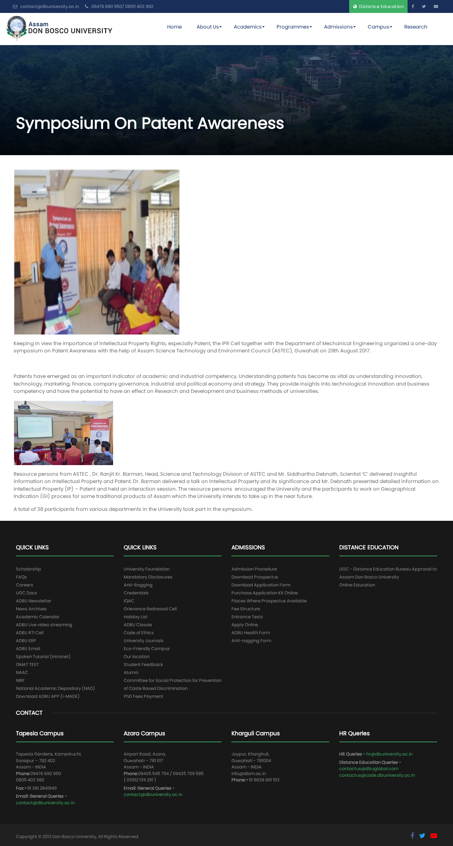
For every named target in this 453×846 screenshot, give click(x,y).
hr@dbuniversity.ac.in (389, 754)
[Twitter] (424, 6)
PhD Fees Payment (143, 696)
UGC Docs (26, 593)
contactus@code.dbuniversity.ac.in (377, 775)
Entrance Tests (247, 617)
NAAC (22, 672)
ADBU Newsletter (33, 601)
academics (248, 26)
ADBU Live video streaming (44, 625)
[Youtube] (436, 6)
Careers (24, 585)
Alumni (131, 672)
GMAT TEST (27, 664)
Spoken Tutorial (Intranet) (43, 656)
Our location (137, 656)
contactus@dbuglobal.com (368, 768)
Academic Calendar (37, 617)
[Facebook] (413, 6)
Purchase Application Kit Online (264, 593)
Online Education (357, 585)
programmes (293, 26)
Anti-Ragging (138, 585)
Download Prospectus (254, 577)
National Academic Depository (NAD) (55, 688)
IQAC (129, 601)
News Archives (31, 609)
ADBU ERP (26, 640)
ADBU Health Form (250, 633)
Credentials (136, 593)
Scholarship (28, 569)
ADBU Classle (138, 625)
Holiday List (136, 617)
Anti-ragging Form (251, 640)
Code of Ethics (139, 633)
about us (208, 26)
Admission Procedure (254, 569)
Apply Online (244, 625)
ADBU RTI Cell (29, 633)
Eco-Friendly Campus (147, 648)
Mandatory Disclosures (148, 577)
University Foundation (146, 569)
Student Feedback (143, 664)
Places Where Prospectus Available (269, 601)
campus (378, 26)
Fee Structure (245, 609)
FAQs (21, 577)
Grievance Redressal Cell (150, 609)
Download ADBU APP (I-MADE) (48, 696)
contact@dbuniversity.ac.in (45, 803)
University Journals (143, 640)
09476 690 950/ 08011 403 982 (121, 6)
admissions (338, 26)
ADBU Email (28, 648)
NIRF (20, 680)
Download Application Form (261, 585)
